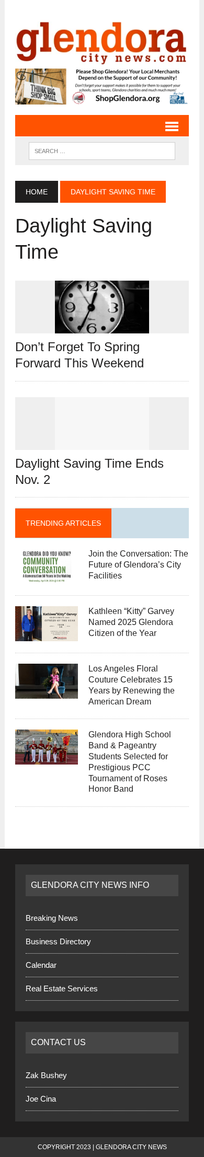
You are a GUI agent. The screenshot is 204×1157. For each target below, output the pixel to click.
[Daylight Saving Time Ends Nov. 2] (102, 442)
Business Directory (58, 941)
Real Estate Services (62, 988)
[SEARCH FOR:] (102, 150)
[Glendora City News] (102, 39)
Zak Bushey (46, 1075)
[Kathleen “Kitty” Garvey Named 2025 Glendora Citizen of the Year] (46, 634)
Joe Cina (41, 1098)
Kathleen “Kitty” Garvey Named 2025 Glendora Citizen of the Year (131, 622)
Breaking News (52, 917)
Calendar (41, 965)
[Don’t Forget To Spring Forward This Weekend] (102, 326)
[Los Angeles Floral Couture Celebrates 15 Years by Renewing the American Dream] (46, 692)
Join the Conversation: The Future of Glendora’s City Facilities (138, 564)
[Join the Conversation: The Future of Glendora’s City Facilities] (46, 577)
